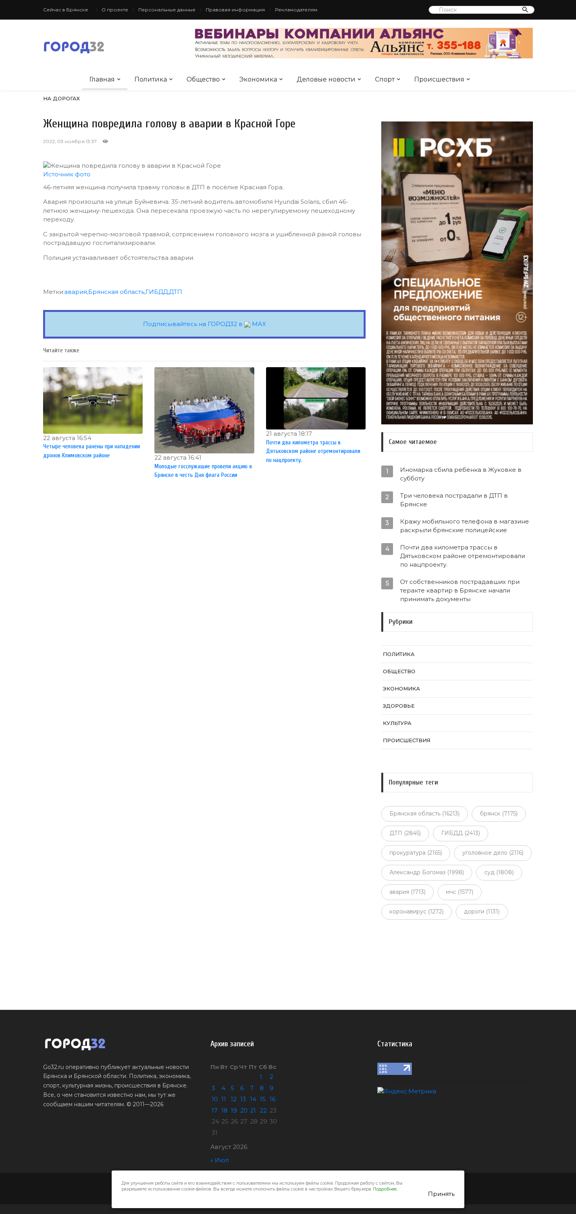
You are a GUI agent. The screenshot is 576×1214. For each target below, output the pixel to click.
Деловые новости (326, 79)
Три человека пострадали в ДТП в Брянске (454, 500)
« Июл (219, 1160)
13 (243, 1099)
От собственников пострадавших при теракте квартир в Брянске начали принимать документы (460, 590)
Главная (102, 79)
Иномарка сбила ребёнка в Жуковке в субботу (461, 474)
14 (253, 1099)
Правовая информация (235, 10)
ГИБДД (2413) (460, 833)
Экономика (258, 79)
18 (224, 1110)
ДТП (175, 291)
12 (234, 1099)
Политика (150, 79)
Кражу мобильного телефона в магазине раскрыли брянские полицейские (464, 526)
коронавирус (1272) (416, 911)
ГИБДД (156, 291)
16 (272, 1099)
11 (223, 1099)
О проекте (114, 10)
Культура (397, 723)
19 (234, 1110)
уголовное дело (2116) (492, 852)
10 (215, 1099)
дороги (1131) (482, 911)
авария (75, 291)
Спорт (385, 79)
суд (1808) (499, 872)
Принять (441, 1194)
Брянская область (116, 291)
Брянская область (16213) (424, 813)
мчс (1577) (459, 891)
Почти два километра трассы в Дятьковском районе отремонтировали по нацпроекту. (462, 556)
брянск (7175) (499, 813)
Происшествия (439, 79)
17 (214, 1110)
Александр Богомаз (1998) (426, 872)
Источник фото (67, 174)
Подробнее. (385, 1189)
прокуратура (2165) (415, 852)
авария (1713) (407, 891)
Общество (203, 79)
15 (263, 1099)
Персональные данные (167, 10)
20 (244, 1110)
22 (263, 1110)
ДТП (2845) (405, 833)
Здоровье (399, 706)
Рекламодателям (296, 10)
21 (253, 1110)
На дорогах (61, 98)
